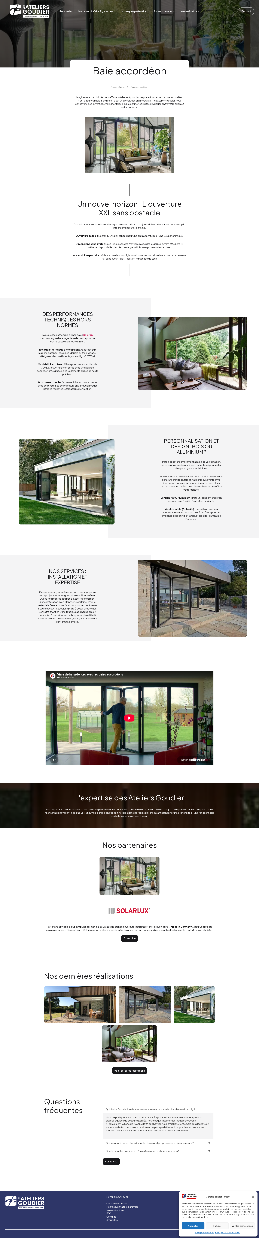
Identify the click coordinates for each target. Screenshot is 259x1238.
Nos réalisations (189, 11)
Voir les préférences (242, 1225)
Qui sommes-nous (163, 11)
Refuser (217, 1225)
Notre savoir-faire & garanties (95, 11)
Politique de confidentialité (227, 1232)
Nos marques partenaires (133, 11)
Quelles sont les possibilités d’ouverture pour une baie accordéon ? (142, 1151)
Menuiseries (65, 11)
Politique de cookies (204, 1232)
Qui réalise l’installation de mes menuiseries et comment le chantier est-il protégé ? (151, 1109)
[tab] (158, 1109)
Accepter (193, 1225)
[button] (253, 1196)
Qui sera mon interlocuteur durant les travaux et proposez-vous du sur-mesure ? (150, 1143)
